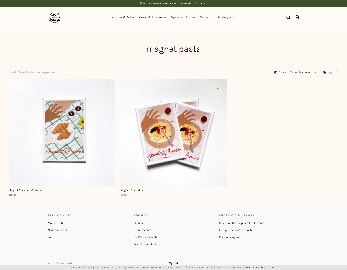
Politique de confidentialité (236, 230)
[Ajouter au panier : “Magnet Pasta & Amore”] (218, 96)
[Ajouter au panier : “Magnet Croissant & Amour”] (106, 96)
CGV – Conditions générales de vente (241, 223)
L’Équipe (138, 223)
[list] (336, 72)
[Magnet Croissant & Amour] (62, 132)
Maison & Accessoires (152, 17)
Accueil (13, 72)
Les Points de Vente (145, 237)
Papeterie (176, 17)
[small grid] (331, 72)
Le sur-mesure (142, 230)
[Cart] (297, 17)
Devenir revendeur (144, 244)
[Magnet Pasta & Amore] (173, 132)
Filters (282, 72)
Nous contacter (57, 230)
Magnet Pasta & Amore (134, 190)
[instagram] (170, 264)
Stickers (205, 17)
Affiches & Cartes (123, 17)
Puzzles (190, 17)
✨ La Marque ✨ (224, 17)
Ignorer (271, 267)
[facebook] (177, 264)
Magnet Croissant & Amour (26, 190)
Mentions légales (229, 237)
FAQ (50, 237)
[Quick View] (106, 104)
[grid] (325, 72)
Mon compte (56, 223)
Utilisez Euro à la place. (254, 267)
